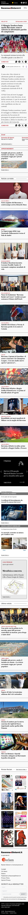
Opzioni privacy (5, 880)
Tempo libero (5, 658)
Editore (3, 873)
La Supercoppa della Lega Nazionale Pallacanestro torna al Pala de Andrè (13, 233)
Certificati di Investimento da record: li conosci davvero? (12, 501)
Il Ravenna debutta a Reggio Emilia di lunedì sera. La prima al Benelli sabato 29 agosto (13, 391)
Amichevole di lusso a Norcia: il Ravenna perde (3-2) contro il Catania (12, 327)
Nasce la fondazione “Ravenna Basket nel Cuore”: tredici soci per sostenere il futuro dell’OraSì (13, 297)
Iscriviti (23, 894)
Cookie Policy (13, 913)
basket (3, 229)
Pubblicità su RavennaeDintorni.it (11, 876)
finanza (3, 752)
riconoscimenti (5, 261)
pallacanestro (5, 293)
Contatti (3, 869)
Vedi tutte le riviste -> (21, 769)
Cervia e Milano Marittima (8, 626)
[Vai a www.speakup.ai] (26, 67)
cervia (3, 690)
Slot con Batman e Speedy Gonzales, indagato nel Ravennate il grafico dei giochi (13, 756)
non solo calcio (6, 416)
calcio (3, 354)
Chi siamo (4, 871)
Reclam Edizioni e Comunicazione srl (12, 865)
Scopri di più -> (5, 170)
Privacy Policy (5, 878)
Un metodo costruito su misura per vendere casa (12, 533)
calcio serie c (5, 201)
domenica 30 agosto (7, 137)
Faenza (3, 720)
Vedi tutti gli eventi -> (6, 144)
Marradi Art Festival (7, 139)
